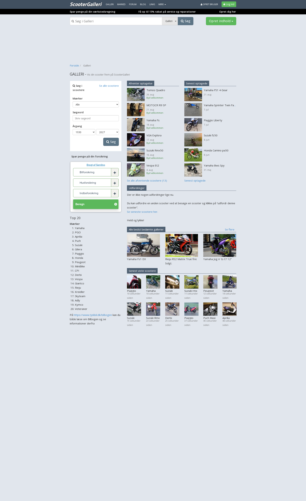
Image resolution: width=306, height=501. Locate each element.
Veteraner (81, 309)
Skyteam (80, 296)
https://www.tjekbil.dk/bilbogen (93, 315)
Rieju (78, 287)
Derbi (78, 275)
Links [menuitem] (152, 4)
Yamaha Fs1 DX (136, 259)
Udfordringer (137, 188)
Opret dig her (227, 11)
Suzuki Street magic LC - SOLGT (133, 317)
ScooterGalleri (85, 4)
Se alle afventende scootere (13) (147, 180)
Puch (78, 241)
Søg (112, 142)
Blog (143, 4)
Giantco (79, 283)
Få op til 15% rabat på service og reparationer (167, 11)
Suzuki (78, 245)
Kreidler (80, 292)
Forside (74, 65)
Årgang (77, 126)
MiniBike (80, 266)
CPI (77, 270)
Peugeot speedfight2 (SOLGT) (210, 290)
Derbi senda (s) (171, 317)
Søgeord (78, 112)
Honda (79, 258)
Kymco (79, 304)
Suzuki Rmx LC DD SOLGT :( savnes (153, 317)
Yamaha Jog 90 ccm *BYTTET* (152, 290)
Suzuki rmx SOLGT (190, 290)
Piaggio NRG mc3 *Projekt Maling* (132, 290)
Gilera (78, 249)
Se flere (229, 229)
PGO (78, 232)
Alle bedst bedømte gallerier (146, 229)
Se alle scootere (109, 85)
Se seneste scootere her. (142, 211)
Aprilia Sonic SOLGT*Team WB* (229, 317)
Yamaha (79, 228)
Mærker (78, 98)
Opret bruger (210, 4)
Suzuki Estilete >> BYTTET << (171, 290)
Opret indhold (220, 21)
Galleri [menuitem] (110, 4)
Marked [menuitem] (121, 4)
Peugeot (80, 262)
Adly (77, 300)
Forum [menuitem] (133, 4)
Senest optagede (196, 83)
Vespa (79, 279)
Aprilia (78, 236)
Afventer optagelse (140, 83)
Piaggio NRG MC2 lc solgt (190, 317)
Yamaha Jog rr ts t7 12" (217, 259)
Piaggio (79, 253)
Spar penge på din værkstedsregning (92, 11)
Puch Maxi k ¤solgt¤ (209, 317)
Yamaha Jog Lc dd (228, 290)
